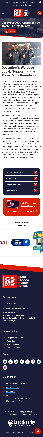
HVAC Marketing (11, 432)
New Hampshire (15, 308)
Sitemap (35, 414)
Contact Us (10, 392)
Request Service (12, 388)
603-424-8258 (11, 383)
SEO (23, 432)
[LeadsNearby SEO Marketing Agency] (21, 424)
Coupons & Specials (15, 338)
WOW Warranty (13, 344)
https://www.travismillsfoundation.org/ (19, 157)
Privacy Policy (25, 414)
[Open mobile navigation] (3, 12)
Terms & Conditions (12, 414)
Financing (11, 341)
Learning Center (13, 347)
